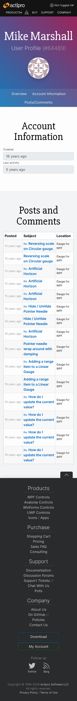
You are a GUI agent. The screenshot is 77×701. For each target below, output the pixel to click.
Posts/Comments (38, 102)
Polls (38, 591)
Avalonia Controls (38, 502)
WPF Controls (38, 497)
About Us (38, 609)
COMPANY (64, 12)
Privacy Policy (29, 692)
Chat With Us (38, 586)
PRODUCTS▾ (14, 12)
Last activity (11, 162)
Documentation (38, 570)
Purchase (38, 527)
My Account (38, 646)
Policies (38, 620)
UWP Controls (38, 512)
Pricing (38, 541)
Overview (19, 94)
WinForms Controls (38, 507)
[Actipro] (14, 5)
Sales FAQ (39, 546)
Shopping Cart (38, 536)
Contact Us (38, 625)
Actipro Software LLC (54, 684)
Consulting (38, 552)
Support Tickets (37, 580)
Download (38, 636)
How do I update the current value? (39, 402)
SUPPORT (47, 12)
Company (38, 600)
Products (38, 488)
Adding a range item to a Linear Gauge (38, 366)
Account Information (48, 94)
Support (38, 561)
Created (8, 149)
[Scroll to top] (66, 475)
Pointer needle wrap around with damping (38, 349)
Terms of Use (49, 692)
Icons (32, 517)
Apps (44, 517)
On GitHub (37, 614)
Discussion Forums (39, 575)
